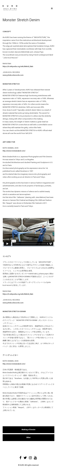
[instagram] (30, 456)
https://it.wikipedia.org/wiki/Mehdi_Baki (18, 66)
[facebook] (20, 456)
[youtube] (35, 456)
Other (28, 437)
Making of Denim (28, 429)
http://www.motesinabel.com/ (14, 151)
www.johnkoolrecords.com (13, 75)
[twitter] (25, 456)
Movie (12, 421)
